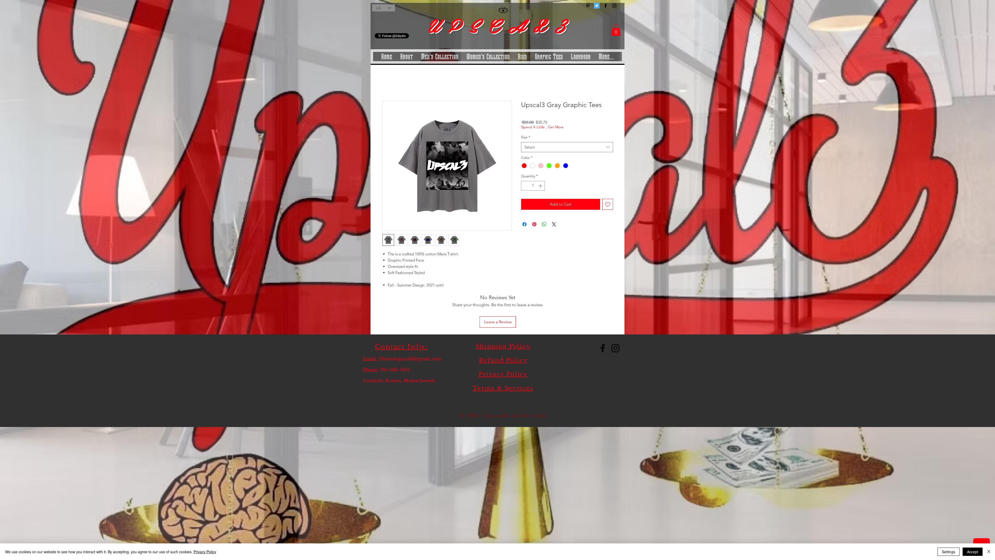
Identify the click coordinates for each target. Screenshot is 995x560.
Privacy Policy (503, 340)
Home (388, 82)
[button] (616, 30)
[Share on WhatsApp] (544, 225)
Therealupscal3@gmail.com (410, 325)
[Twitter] (597, 6)
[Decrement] (525, 186)
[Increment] (541, 186)
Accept (972, 551)
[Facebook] (602, 314)
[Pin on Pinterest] (534, 225)
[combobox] (567, 148)
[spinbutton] (533, 186)
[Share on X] (554, 225)
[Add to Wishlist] (607, 205)
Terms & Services (503, 354)
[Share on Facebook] (524, 225)
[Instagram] (615, 314)
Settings (948, 551)
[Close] (989, 552)
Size (525, 138)
